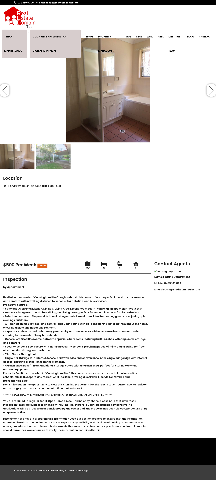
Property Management (107, 44)
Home (89, 36)
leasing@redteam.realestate (181, 289)
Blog (190, 36)
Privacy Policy (56, 470)
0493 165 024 (172, 283)
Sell (161, 36)
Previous (4, 90)
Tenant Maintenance (13, 44)
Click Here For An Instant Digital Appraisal (50, 44)
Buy (128, 36)
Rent (139, 36)
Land (150, 36)
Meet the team (174, 44)
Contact (205, 36)
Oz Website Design (77, 470)
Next (211, 90)
